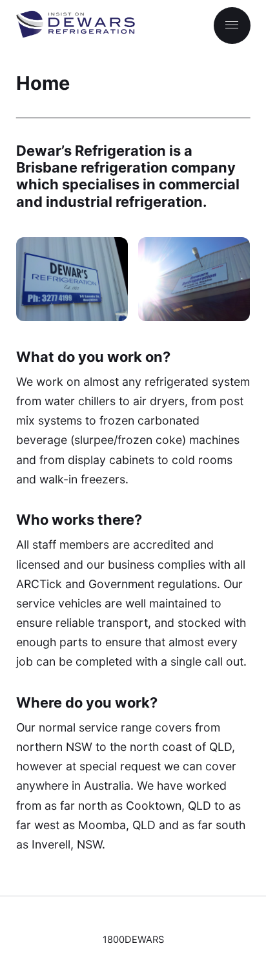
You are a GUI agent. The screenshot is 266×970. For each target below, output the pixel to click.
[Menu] (232, 25)
